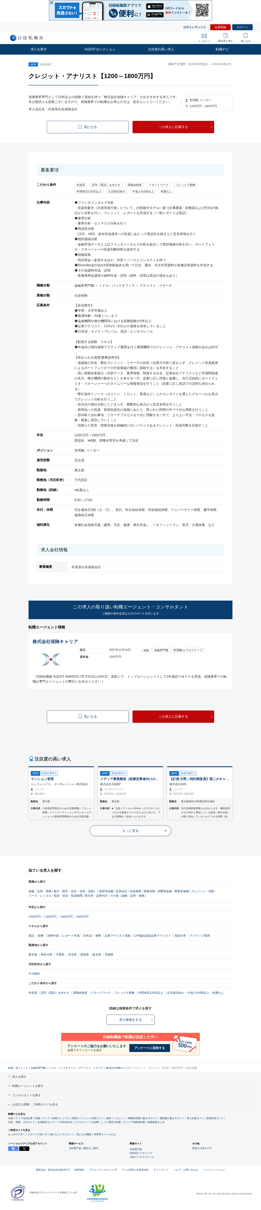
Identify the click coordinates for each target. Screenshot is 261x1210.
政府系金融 (106, 891)
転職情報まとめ (156, 1122)
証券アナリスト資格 (117, 935)
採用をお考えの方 (194, 27)
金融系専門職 (38, 1067)
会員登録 (220, 27)
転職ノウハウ (42, 1118)
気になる (246, 41)
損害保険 (149, 891)
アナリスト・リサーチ (91, 1067)
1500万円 (82, 916)
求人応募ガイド (195, 1118)
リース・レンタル (40, 895)
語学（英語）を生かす (55, 992)
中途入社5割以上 (198, 992)
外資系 (33, 992)
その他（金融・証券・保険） (128, 895)
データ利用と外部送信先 (135, 1169)
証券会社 (121, 891)
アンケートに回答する (149, 1048)
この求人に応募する (173, 127)
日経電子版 (136, 1149)
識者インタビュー (116, 1118)
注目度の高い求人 (161, 49)
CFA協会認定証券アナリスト (152, 935)
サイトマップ (161, 1169)
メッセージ (204, 41)
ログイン (242, 27)
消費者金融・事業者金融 (173, 891)
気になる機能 (84, 1134)
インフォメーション (214, 1169)
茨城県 (109, 954)
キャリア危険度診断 (134, 1122)
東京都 (33, 954)
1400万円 (66, 916)
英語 (31, 935)
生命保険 (135, 891)
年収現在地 (66, 1122)
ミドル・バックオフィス (62, 1067)
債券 (98, 935)
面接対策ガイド (214, 1118)
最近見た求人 (225, 41)
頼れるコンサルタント (62, 1134)
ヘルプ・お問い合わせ (186, 1169)
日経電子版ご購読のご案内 (83, 1148)
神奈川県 (46, 954)
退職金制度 (80, 992)
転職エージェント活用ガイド (88, 1118)
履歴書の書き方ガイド (172, 1118)
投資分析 (180, 935)
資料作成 (53, 935)
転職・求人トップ (18, 1067)
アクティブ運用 (200, 935)
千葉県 (60, 954)
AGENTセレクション (99, 49)
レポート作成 (71, 935)
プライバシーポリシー (101, 1169)
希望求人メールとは (105, 1134)
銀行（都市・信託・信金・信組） (75, 891)
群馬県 (84, 954)
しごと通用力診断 (111, 1122)
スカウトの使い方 (37, 1134)
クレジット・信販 (202, 891)
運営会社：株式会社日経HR (51, 1169)
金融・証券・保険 (40, 891)
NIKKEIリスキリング (141, 1153)
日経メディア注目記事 (20, 1118)
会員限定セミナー (47, 1122)
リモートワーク (101, 992)
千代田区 (34, 973)
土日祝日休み (175, 992)
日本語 (87, 935)
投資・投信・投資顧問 (68, 895)
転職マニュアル (60, 1118)
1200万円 (35, 916)
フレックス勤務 (125, 992)
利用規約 (79, 1169)
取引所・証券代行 (96, 895)
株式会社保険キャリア (118, 1067)
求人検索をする (130, 1019)
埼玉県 (72, 954)
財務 (41, 935)
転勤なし (218, 992)
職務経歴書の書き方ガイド (142, 1118)
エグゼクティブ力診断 (86, 1122)
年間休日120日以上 (150, 992)
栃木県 (97, 954)
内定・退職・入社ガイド (21, 1122)
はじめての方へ (16, 1134)
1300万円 (50, 916)
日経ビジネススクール (142, 1157)
